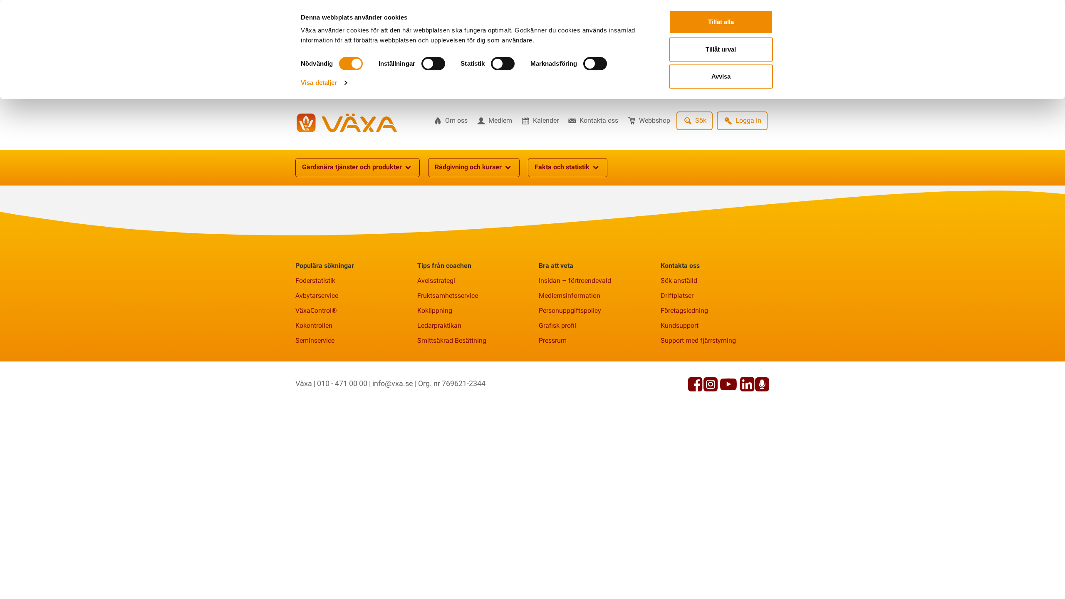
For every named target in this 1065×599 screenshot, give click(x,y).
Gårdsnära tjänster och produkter (352, 167)
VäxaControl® (316, 310)
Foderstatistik (315, 281)
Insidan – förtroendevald (575, 281)
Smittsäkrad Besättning (451, 340)
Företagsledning (684, 310)
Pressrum (553, 340)
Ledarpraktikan (439, 325)
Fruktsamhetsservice (447, 296)
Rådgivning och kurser (468, 167)
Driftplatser (677, 296)
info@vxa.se (392, 383)
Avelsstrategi (436, 281)
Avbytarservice (316, 296)
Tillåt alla (721, 21)
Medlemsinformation (569, 296)
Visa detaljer (319, 82)
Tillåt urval (721, 49)
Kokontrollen (313, 325)
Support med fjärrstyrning (698, 340)
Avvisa (721, 76)
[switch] (433, 63)
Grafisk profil (557, 325)
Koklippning (434, 310)
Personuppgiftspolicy (570, 310)
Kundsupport (679, 325)
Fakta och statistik (562, 167)
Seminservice (314, 340)
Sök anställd (679, 281)
